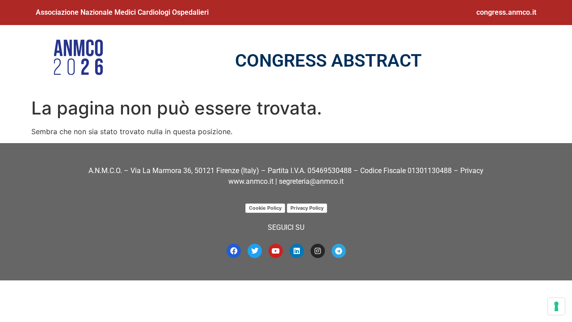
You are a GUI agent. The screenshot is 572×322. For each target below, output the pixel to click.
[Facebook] (234, 251)
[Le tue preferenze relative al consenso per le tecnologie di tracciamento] (556, 306)
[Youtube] (276, 251)
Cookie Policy (265, 208)
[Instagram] (318, 251)
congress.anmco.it (506, 12)
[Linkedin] (297, 251)
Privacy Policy (307, 208)
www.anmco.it (250, 181)
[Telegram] (339, 251)
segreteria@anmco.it (311, 181)
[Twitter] (255, 251)
